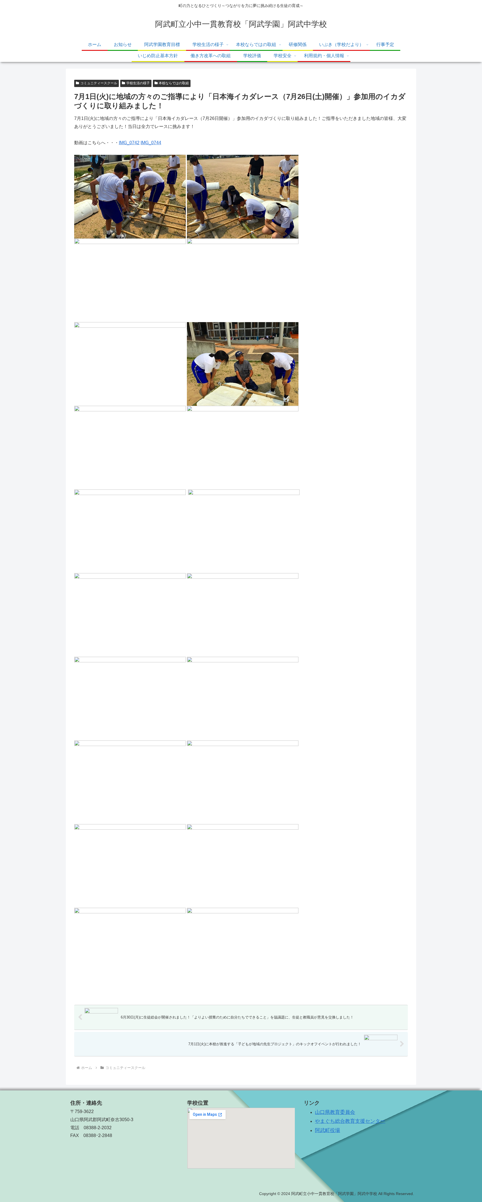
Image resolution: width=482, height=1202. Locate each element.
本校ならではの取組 (174, 83)
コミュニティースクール (98, 83)
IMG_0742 (129, 142)
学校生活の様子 (138, 83)
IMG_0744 (151, 142)
